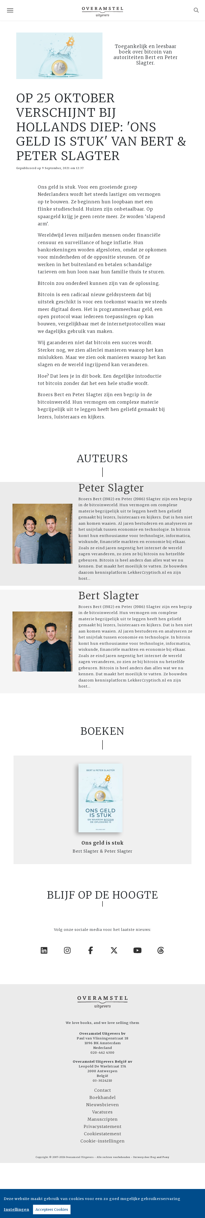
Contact (102, 1090)
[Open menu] (10, 10)
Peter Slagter (111, 488)
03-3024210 (102, 1080)
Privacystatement (103, 1126)
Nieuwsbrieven (102, 1104)
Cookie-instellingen (102, 1140)
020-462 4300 (102, 1052)
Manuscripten (103, 1119)
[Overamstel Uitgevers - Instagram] (67, 950)
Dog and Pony (159, 1157)
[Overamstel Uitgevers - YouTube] (137, 950)
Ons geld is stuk (103, 843)
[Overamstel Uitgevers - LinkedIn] (44, 950)
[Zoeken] (196, 10)
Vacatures (102, 1111)
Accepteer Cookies (52, 1209)
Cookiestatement (102, 1133)
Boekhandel (103, 1097)
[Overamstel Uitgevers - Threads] (161, 950)
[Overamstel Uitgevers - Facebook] (91, 950)
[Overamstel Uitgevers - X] (114, 950)
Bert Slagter (109, 595)
